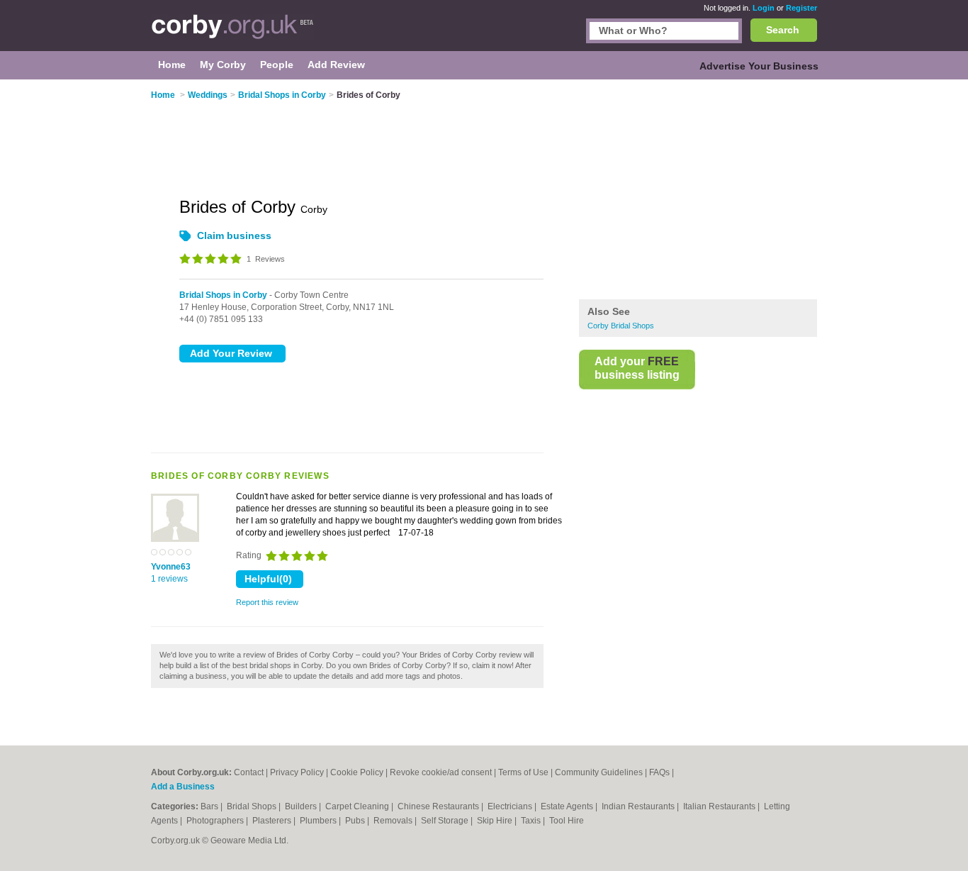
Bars (210, 806)
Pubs (356, 821)
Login (764, 8)
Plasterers (272, 821)
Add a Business (183, 787)
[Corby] (232, 32)
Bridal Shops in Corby (223, 295)
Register (801, 8)
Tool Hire (566, 821)
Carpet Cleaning (358, 806)
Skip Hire (495, 821)
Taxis (532, 821)
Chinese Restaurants (439, 806)
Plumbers (319, 821)
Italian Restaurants (720, 806)
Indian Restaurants (639, 806)
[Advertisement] (698, 190)
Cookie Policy (356, 772)
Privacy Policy (297, 772)
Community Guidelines (599, 772)
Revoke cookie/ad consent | (444, 772)
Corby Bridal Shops (620, 325)
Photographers (216, 821)
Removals (394, 821)
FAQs (659, 772)
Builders (302, 806)
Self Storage (446, 821)
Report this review (267, 602)
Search (782, 29)
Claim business (234, 235)
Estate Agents (568, 806)
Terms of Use (523, 772)
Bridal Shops (252, 806)
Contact (249, 772)
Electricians (511, 806)
